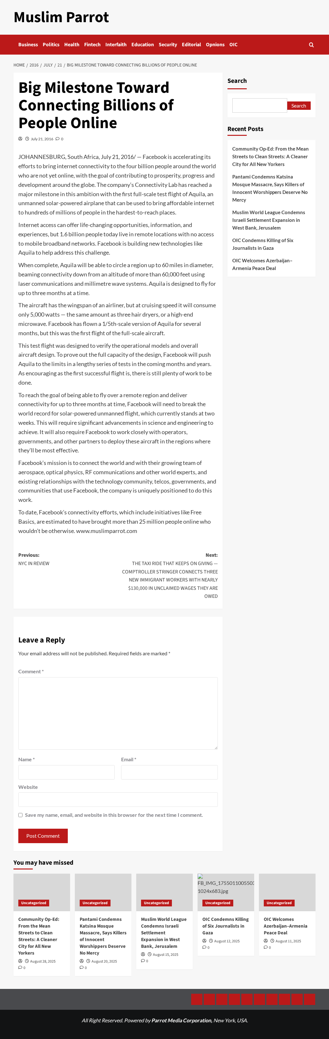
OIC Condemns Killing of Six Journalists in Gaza (262, 244)
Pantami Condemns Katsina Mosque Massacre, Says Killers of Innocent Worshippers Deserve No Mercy (270, 188)
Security (168, 44)
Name (26, 759)
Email (128, 759)
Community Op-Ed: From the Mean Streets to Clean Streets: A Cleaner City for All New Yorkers (270, 156)
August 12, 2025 (227, 941)
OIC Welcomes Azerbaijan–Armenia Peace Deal (262, 264)
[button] (311, 44)
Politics (51, 44)
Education (142, 44)
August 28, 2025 (43, 961)
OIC (233, 44)
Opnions (215, 44)
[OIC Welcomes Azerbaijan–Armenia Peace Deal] (287, 892)
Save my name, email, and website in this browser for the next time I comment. (114, 815)
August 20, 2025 (104, 961)
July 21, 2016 (42, 138)
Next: (170, 576)
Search (237, 80)
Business (28, 44)
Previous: (33, 559)
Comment (31, 671)
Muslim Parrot (61, 17)
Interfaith (116, 44)
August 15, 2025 (165, 954)
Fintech (92, 44)
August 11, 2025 (288, 941)
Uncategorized (33, 903)
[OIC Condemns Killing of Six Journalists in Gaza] (226, 892)
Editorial (191, 44)
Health (71, 44)
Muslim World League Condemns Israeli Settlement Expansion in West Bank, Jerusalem (268, 220)
